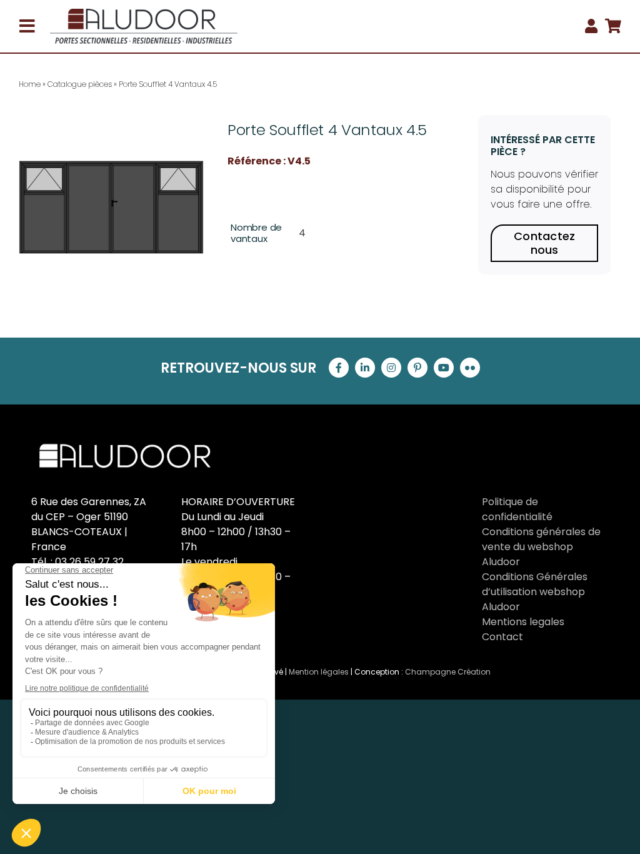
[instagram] (391, 368)
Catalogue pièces (80, 84)
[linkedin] (365, 368)
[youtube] (444, 368)
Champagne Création (448, 671)
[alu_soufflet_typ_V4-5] (111, 207)
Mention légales (319, 671)
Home (30, 84)
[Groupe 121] (144, 13)
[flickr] (470, 368)
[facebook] (339, 368)
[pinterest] (418, 368)
